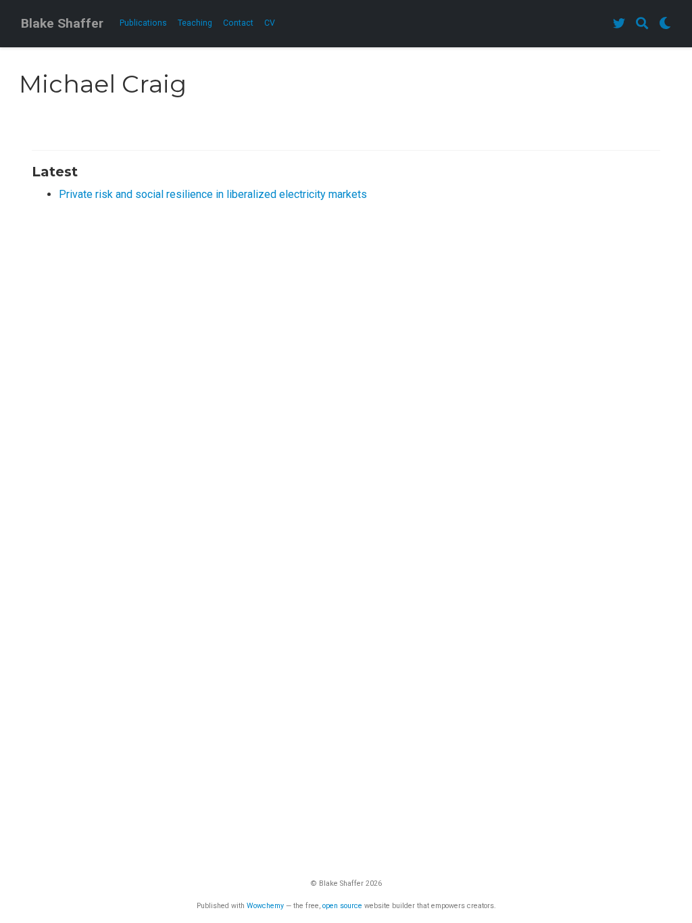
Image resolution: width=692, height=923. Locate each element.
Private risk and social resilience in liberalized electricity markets (213, 194)
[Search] (642, 24)
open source (342, 905)
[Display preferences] (665, 24)
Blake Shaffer (62, 23)
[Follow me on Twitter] (619, 24)
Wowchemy (265, 905)
